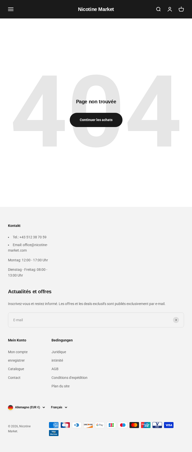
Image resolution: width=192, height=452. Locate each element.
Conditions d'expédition (70, 378)
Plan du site (61, 386)
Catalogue (16, 369)
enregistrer (16, 360)
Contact (14, 378)
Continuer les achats (96, 120)
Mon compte (18, 352)
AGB (55, 369)
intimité (57, 360)
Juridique (59, 352)
